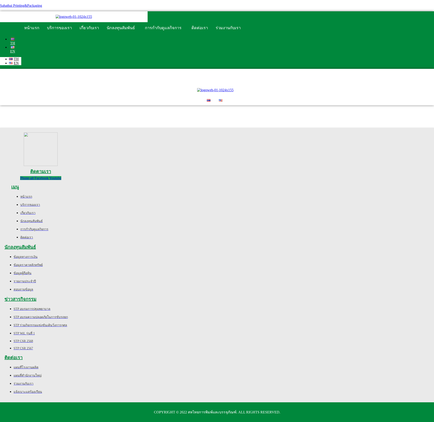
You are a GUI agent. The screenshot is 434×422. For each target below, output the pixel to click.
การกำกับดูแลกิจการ (163, 28)
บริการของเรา (59, 28)
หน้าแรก (31, 28)
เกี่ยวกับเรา (89, 28)
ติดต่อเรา (199, 28)
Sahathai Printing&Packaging (21, 5)
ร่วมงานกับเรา (228, 28)
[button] (122, 28)
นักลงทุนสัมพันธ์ (121, 28)
